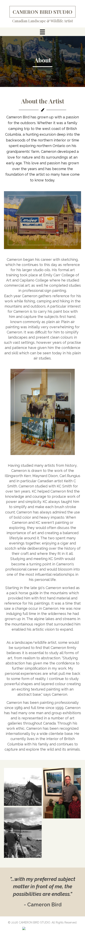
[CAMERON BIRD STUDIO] (23, 787)
